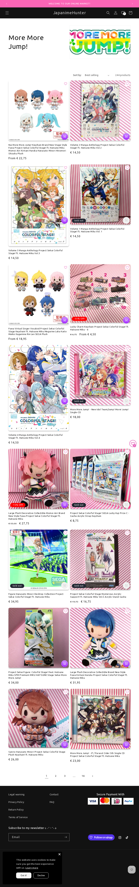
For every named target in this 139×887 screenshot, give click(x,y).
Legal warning (16, 794)
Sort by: (77, 75)
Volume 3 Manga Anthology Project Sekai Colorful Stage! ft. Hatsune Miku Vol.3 (35, 251)
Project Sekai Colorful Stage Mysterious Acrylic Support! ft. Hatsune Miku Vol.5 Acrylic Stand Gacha (98, 595)
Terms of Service (18, 817)
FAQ (52, 802)
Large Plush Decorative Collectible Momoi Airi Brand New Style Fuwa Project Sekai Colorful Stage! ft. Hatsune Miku (36, 516)
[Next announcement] (132, 3)
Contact (54, 794)
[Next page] (92, 776)
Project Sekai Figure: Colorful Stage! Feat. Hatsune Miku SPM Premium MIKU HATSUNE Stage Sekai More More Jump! (37, 675)
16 (83, 776)
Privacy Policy (16, 802)
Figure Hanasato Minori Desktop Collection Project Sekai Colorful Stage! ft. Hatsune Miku (35, 595)
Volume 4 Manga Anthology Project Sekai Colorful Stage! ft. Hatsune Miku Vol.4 (35, 436)
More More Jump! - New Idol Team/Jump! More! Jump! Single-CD (99, 410)
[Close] (59, 854)
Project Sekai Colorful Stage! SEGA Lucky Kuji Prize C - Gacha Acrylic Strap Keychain (99, 514)
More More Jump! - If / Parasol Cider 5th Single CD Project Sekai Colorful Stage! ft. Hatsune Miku (97, 754)
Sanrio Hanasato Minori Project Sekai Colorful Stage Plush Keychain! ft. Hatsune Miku (36, 753)
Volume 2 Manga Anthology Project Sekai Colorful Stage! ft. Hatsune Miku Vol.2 (97, 146)
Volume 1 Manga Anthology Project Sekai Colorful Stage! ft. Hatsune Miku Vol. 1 (97, 230)
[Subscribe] (65, 837)
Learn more (31, 867)
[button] (108, 13)
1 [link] (46, 775)
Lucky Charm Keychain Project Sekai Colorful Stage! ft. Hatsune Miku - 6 (99, 328)
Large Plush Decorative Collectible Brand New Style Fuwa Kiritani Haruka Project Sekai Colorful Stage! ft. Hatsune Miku (99, 675)
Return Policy (16, 809)
